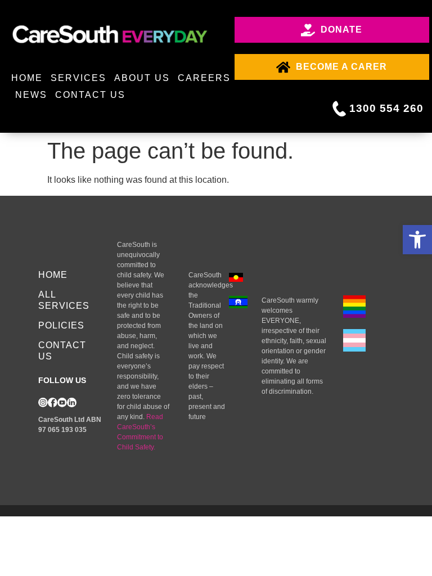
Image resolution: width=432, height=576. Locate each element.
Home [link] (27, 78)
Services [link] (78, 78)
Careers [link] (204, 78)
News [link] (31, 95)
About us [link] (142, 78)
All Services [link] (63, 300)
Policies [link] (61, 325)
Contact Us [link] (90, 95)
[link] (417, 239)
